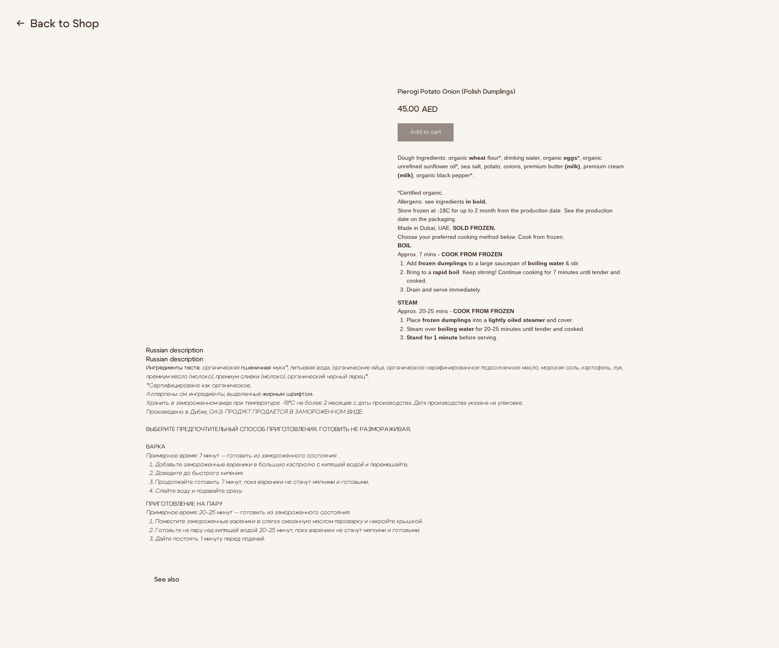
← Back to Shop (57, 23)
